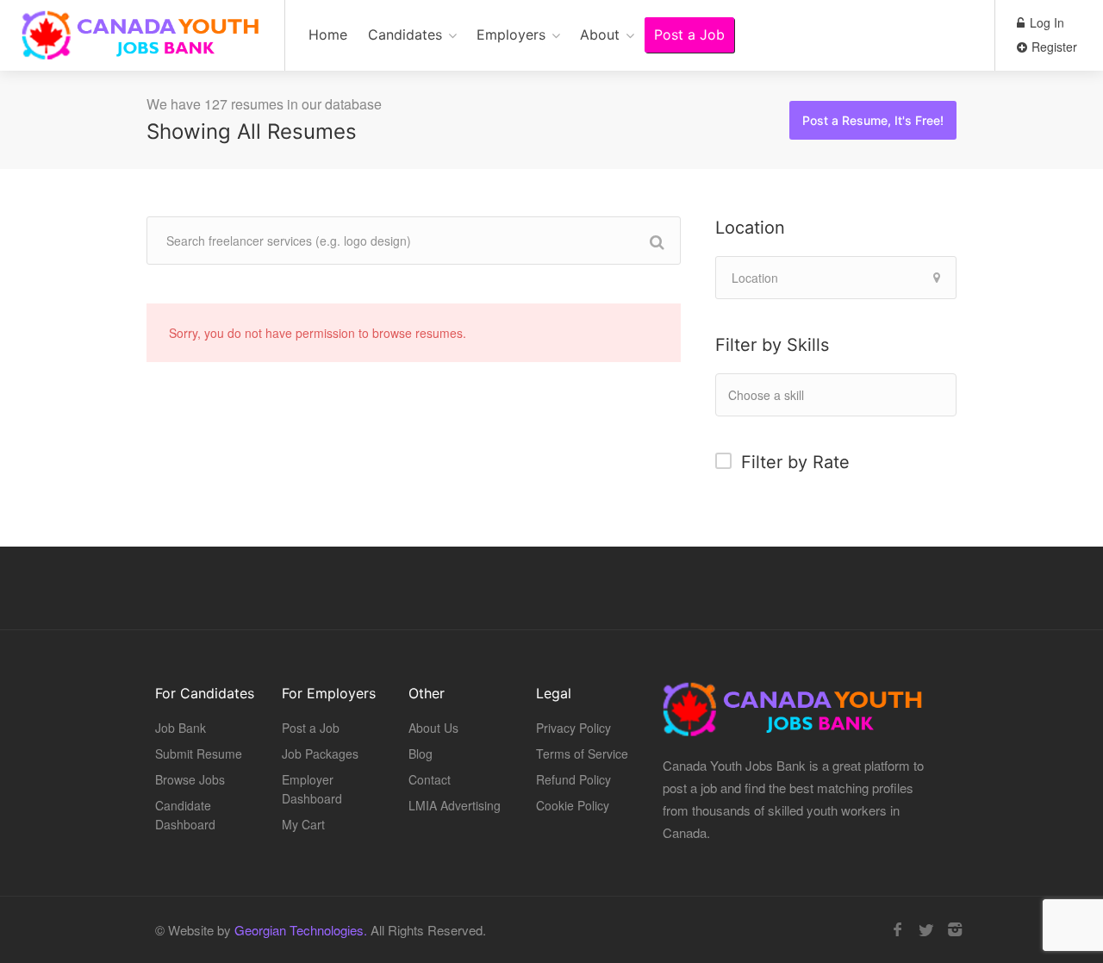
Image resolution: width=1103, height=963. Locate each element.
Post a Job (689, 34)
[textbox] (801, 394)
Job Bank (180, 727)
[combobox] (836, 394)
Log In (1045, 22)
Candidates (405, 34)
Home (327, 34)
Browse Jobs (190, 779)
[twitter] (926, 930)
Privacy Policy (573, 727)
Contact (429, 779)
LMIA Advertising (454, 805)
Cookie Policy (572, 805)
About (600, 34)
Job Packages (320, 753)
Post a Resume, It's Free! (873, 120)
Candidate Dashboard (185, 815)
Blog (420, 753)
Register (1052, 46)
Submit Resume (198, 753)
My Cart (303, 824)
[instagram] (954, 930)
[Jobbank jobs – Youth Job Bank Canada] (142, 44)
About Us (433, 727)
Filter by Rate (795, 462)
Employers (511, 34)
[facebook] (897, 930)
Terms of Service (582, 753)
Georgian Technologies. (300, 930)
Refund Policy (573, 779)
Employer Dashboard (312, 789)
